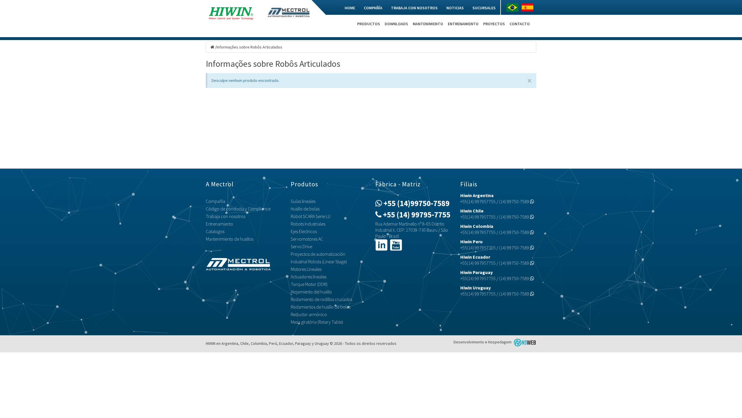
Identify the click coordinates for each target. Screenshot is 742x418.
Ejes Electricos (304, 231)
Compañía (373, 7)
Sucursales (484, 7)
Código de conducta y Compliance (238, 209)
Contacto (520, 23)
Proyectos (494, 23)
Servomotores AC (307, 239)
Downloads (396, 23)
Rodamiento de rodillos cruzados (321, 299)
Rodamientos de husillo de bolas (320, 307)
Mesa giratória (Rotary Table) (317, 322)
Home (350, 7)
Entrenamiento (463, 23)
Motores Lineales (306, 269)
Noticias (455, 7)
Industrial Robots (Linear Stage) (319, 261)
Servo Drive (301, 246)
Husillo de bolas (305, 209)
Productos (368, 23)
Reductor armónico (309, 314)
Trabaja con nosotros (414, 7)
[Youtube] (396, 244)
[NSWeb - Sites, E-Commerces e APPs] (524, 342)
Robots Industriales (308, 224)
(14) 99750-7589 (514, 201)
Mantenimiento (428, 23)
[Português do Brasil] (514, 7)
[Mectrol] (288, 12)
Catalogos (215, 231)
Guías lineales (303, 201)
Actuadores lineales (308, 277)
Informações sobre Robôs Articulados (249, 47)
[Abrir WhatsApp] (727, 403)
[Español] (529, 7)
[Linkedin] (381, 244)
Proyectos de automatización (318, 254)
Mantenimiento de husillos (229, 239)
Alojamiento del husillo (311, 292)
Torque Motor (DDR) (309, 284)
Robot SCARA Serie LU (310, 216)
